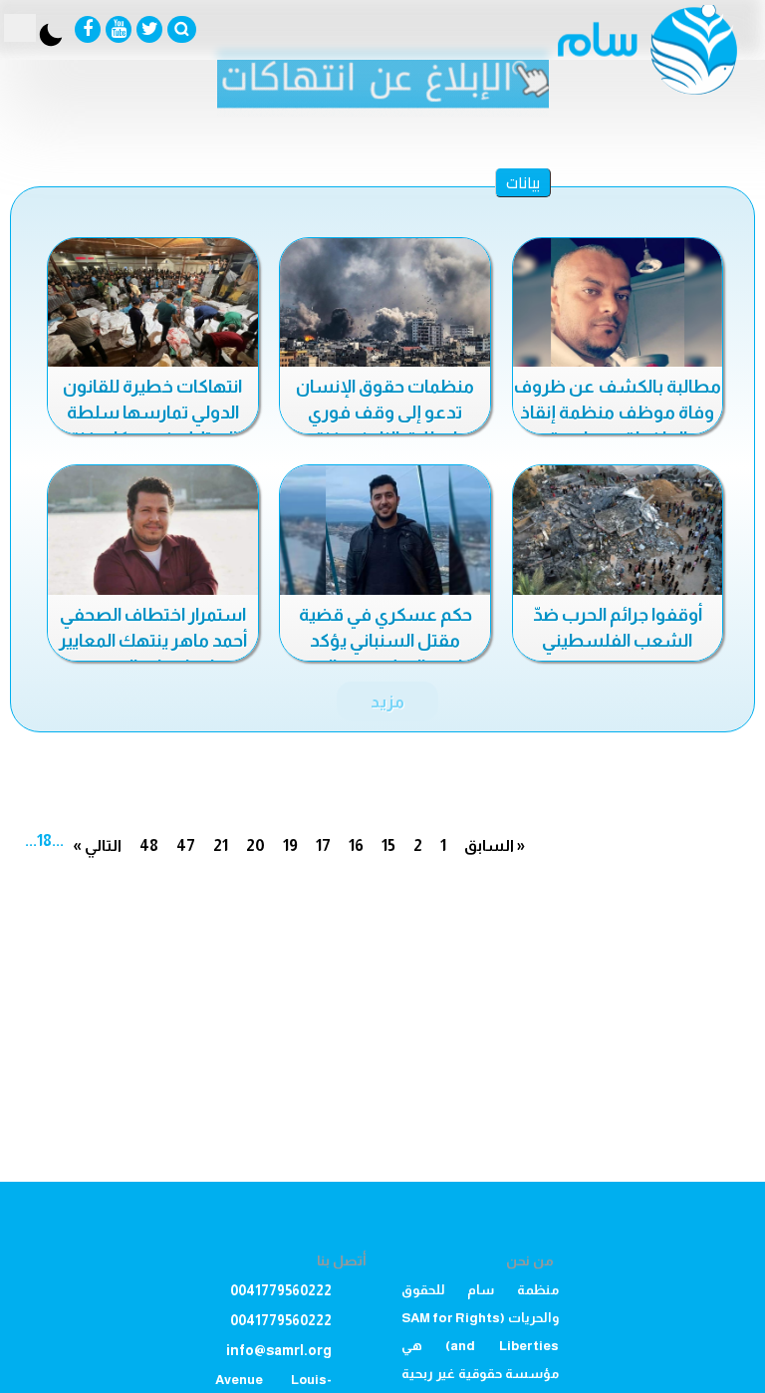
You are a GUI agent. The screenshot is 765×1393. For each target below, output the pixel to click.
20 (255, 845)
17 (323, 845)
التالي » (97, 845)
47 (185, 845)
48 (148, 845)
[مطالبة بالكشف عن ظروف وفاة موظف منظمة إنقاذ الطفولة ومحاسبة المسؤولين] (618, 304)
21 (220, 845)
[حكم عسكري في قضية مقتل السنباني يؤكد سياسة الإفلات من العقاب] (385, 531)
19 (290, 845)
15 (388, 845)
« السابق (494, 845)
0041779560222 (281, 1290)
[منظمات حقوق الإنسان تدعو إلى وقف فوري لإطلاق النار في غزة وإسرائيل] (385, 304)
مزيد (387, 701)
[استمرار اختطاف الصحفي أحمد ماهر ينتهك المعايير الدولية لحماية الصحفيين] (153, 531)
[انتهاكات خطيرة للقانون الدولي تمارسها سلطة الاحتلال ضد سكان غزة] (153, 304)
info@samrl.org (279, 1350)
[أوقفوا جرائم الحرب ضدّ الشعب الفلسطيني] (618, 531)
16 (356, 845)
